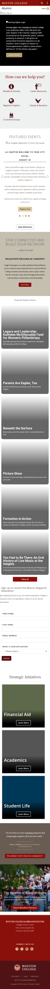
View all (25, 579)
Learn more (14, 55)
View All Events (25, 227)
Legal (26, 976)
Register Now (25, 209)
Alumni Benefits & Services (25, 908)
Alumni (6, 8)
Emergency (35, 976)
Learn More (23, 722)
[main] (25, 496)
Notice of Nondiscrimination (25, 980)
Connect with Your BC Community (26, 856)
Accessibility (15, 976)
